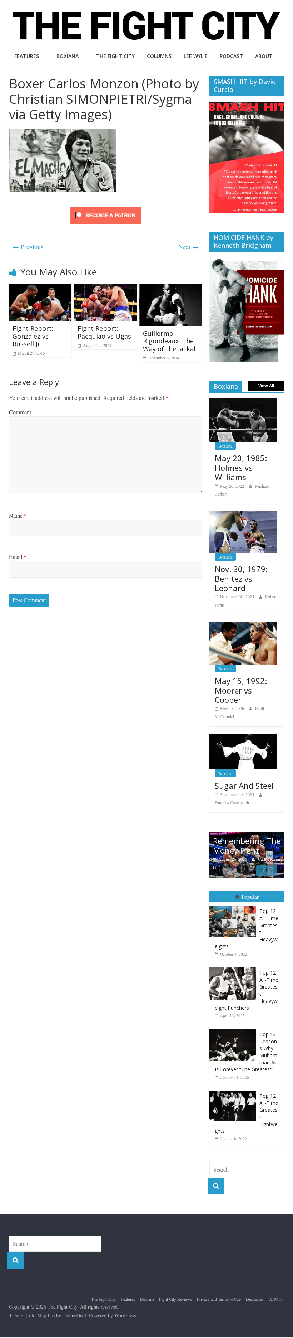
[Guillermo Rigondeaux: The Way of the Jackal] (170, 288)
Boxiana (67, 56)
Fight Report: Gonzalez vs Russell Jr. (33, 336)
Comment (20, 412)
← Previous (28, 246)
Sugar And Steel (244, 785)
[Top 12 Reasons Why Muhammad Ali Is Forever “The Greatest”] (234, 1029)
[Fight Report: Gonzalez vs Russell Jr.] (40, 288)
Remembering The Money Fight (247, 845)
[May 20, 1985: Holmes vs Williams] (243, 402)
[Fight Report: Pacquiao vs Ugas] (105, 288)
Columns (159, 56)
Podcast (231, 56)
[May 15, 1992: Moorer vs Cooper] (243, 625)
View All (266, 386)
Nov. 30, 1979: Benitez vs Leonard (241, 578)
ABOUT (264, 56)
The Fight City (115, 56)
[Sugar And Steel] (243, 737)
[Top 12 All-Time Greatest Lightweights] (234, 1090)
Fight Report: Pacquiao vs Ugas (104, 332)
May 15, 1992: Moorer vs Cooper (241, 690)
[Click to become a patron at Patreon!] (105, 208)
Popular (250, 896)
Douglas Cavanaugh (232, 802)
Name (18, 515)
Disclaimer (255, 1299)
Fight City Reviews (175, 1299)
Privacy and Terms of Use (219, 1299)
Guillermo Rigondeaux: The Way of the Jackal (169, 341)
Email (17, 556)
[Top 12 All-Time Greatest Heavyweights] (234, 906)
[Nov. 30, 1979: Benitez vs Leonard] (243, 514)
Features (26, 56)
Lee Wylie (196, 56)
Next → (188, 246)
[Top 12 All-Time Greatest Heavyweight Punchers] (234, 967)
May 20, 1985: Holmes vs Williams (241, 467)
